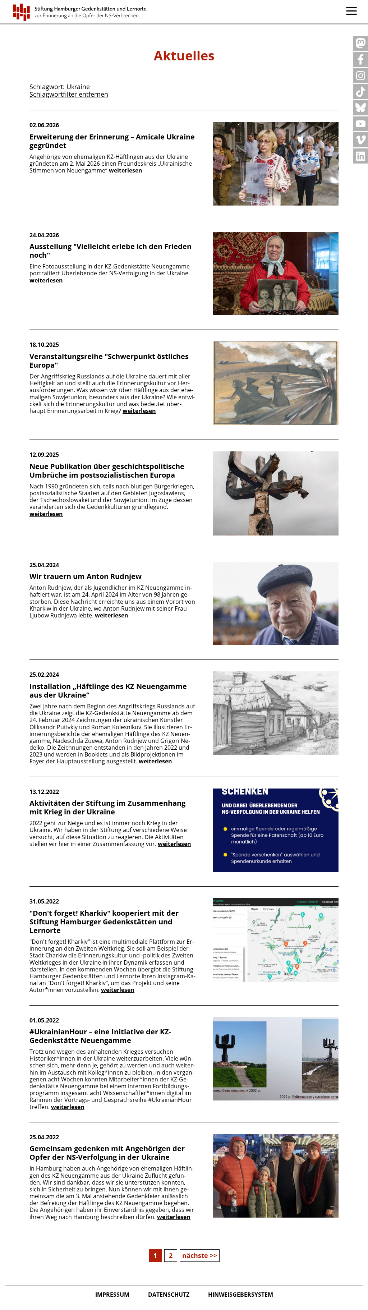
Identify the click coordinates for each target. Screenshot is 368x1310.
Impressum (113, 1294)
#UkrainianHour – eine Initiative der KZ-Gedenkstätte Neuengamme (100, 1036)
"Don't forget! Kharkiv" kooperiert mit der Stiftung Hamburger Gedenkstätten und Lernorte (104, 921)
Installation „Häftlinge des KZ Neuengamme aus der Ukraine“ (108, 690)
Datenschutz (169, 1294)
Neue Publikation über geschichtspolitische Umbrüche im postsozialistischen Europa (106, 470)
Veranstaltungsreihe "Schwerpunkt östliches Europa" (109, 360)
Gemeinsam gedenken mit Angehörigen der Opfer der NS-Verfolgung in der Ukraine (107, 1153)
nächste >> (199, 1255)
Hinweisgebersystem (240, 1294)
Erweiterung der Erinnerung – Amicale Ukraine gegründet (112, 141)
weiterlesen (125, 170)
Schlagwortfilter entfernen (68, 94)
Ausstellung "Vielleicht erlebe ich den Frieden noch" (110, 251)
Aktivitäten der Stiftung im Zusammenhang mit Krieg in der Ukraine (107, 807)
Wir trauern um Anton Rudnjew (85, 576)
